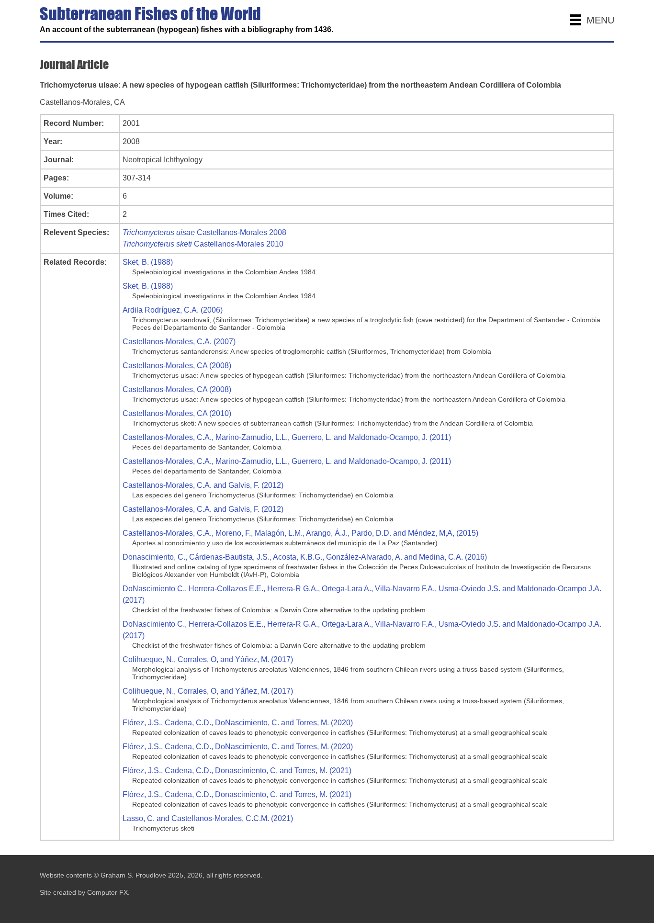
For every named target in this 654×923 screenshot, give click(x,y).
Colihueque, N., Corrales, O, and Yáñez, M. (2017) (208, 659)
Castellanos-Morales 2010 (203, 244)
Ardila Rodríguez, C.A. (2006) (173, 310)
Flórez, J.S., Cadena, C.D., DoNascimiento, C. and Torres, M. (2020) (238, 723)
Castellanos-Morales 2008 (204, 232)
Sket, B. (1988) (148, 262)
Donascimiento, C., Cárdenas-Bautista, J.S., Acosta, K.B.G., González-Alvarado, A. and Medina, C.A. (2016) (305, 557)
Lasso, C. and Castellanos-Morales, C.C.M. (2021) (208, 818)
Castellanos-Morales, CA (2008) (177, 365)
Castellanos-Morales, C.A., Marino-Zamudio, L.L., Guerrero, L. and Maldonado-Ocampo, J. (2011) (287, 437)
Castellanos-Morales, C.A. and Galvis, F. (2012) (203, 485)
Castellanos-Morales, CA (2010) (177, 413)
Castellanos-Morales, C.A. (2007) (179, 342)
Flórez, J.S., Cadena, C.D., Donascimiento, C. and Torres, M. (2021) (237, 770)
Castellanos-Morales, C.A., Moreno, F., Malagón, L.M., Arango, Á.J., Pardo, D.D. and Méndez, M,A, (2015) (300, 533)
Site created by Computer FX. (85, 892)
